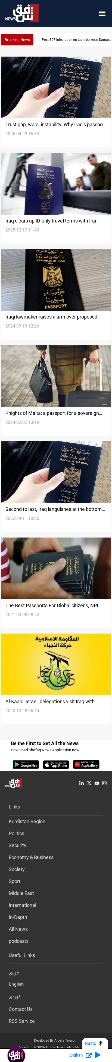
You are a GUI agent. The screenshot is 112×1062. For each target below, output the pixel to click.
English (16, 985)
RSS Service (22, 1021)
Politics (16, 833)
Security (17, 845)
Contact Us (21, 1009)
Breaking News (17, 40)
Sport (14, 881)
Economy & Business (31, 857)
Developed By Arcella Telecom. (56, 1040)
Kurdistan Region (27, 821)
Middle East (21, 893)
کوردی (15, 997)
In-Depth (18, 917)
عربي (14, 973)
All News (18, 929)
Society (17, 869)
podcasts (19, 941)
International (22, 905)
